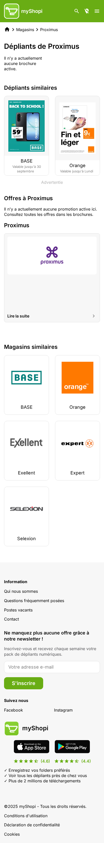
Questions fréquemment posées (34, 600)
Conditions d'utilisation (25, 815)
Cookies (12, 834)
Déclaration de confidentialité (32, 824)
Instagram (63, 710)
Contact (11, 619)
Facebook (13, 710)
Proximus (49, 29)
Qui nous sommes (21, 591)
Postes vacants (18, 609)
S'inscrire (23, 683)
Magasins (25, 29)
